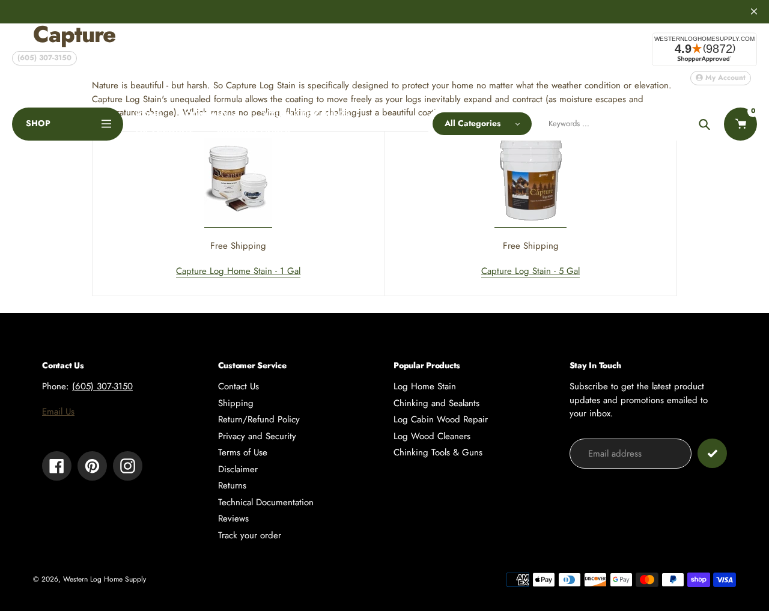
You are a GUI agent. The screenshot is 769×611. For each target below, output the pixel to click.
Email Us (58, 411)
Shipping (236, 403)
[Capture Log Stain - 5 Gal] (530, 221)
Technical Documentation (266, 502)
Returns (232, 485)
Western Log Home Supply (104, 579)
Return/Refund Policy (259, 419)
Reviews (233, 518)
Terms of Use (242, 452)
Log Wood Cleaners (432, 436)
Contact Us (238, 386)
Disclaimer (238, 469)
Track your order (249, 535)
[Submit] (712, 453)
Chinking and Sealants (436, 403)
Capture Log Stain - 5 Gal (530, 271)
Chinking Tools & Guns (438, 452)
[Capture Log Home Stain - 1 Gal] (238, 221)
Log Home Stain (425, 386)
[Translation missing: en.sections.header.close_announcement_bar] (754, 11)
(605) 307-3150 (44, 57)
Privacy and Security (257, 436)
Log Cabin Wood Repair (441, 419)
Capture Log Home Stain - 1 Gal (238, 271)
